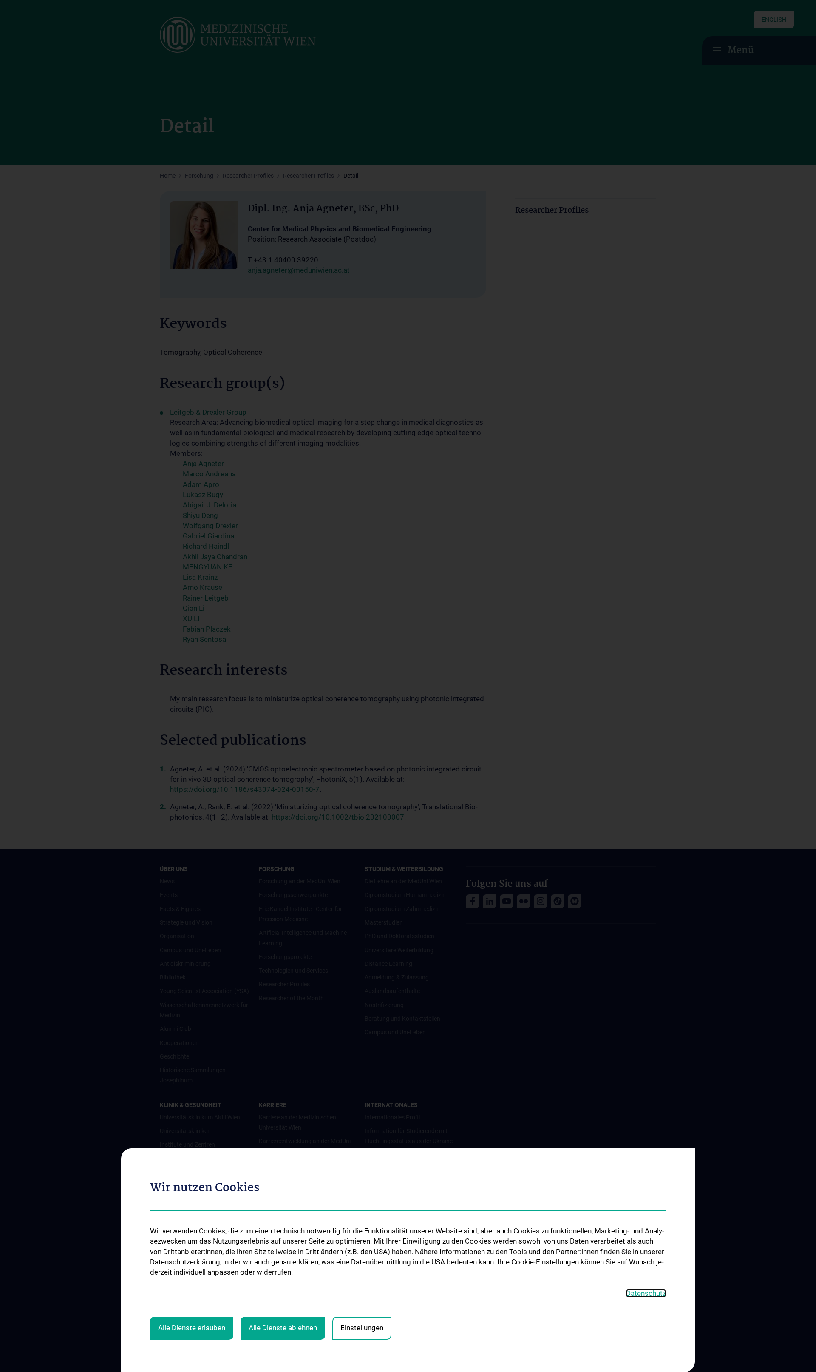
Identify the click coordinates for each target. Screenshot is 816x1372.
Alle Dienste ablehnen (283, 1328)
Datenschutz (646, 1293)
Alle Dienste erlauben (191, 1328)
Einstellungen (361, 1328)
